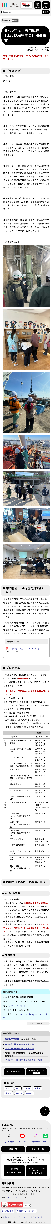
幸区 (18, 1088)
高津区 (37, 1088)
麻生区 (29, 1093)
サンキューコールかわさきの (36, 1171)
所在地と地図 (8, 1211)
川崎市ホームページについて (15, 1217)
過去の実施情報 (12, 1039)
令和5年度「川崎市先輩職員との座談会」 (24, 1060)
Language (37, 7)
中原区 (27, 1088)
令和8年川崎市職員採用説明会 (19, 1044)
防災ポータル (26, 5)
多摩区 (19, 1093)
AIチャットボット (36, 1071)
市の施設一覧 (38, 1149)
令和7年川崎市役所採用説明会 (19, 1049)
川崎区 (9, 1088)
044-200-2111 (14, 1197)
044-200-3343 (17, 1006)
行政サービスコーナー (26, 1211)
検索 (46, 12)
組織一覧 (13, 1149)
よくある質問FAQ (14, 1071)
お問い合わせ (36, 1217)
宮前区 (9, 1093)
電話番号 (14, 1170)
